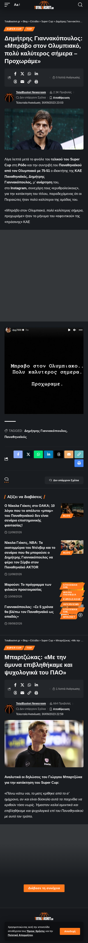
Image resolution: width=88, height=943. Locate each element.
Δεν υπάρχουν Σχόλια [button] (66, 480)
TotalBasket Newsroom (31, 92)
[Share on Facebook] (15, 73)
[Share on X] (22, 73)
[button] (70, 931)
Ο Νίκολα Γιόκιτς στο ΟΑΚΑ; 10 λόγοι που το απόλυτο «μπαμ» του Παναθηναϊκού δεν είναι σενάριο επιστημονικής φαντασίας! (30, 515)
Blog (66, 516)
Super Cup (14, 29)
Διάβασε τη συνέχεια (44, 888)
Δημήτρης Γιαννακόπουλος (45, 431)
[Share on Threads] (15, 81)
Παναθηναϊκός (16, 437)
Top (29, 29)
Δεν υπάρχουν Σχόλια (33, 97)
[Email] (22, 81)
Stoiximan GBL (70, 586)
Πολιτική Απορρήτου (20, 935)
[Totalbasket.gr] (44, 4)
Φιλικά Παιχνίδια (69, 593)
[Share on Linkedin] (36, 73)
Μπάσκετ (69, 617)
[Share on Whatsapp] (29, 73)
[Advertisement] (44, 275)
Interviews (71, 604)
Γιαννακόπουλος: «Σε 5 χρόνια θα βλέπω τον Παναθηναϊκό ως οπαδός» (29, 612)
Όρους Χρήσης (36, 931)
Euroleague (72, 599)
